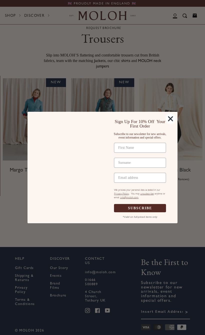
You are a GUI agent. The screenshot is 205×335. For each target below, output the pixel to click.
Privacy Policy (121, 194)
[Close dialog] (171, 119)
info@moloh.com (129, 197)
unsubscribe (147, 194)
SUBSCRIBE (140, 208)
